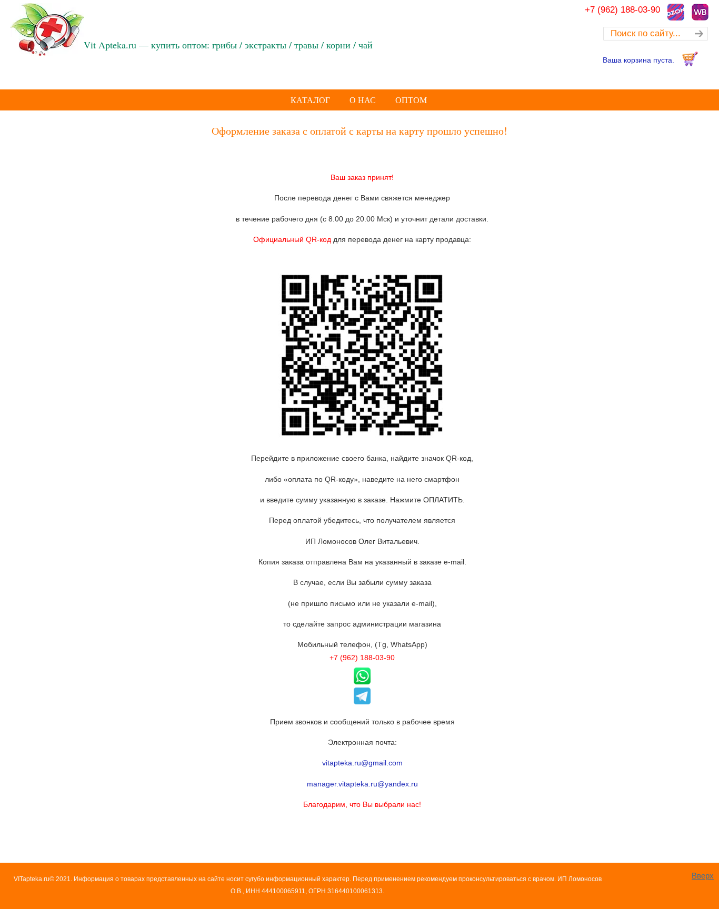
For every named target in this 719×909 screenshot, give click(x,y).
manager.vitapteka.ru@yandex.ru (362, 784)
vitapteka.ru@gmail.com (362, 763)
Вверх (703, 875)
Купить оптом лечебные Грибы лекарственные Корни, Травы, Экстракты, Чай (76, 29)
